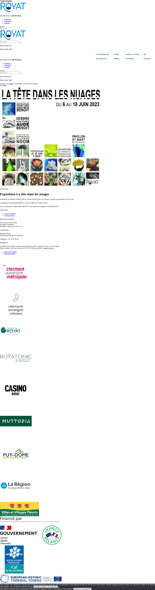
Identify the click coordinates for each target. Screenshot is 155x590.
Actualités (10, 84)
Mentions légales (9, 254)
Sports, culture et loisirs (132, 55)
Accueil (2, 84)
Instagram (7, 19)
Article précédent (10, 213)
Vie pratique (147, 55)
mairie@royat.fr (48, 248)
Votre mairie (116, 55)
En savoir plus (52, 586)
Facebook (7, 21)
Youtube (7, 23)
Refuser (44, 586)
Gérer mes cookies (10, 252)
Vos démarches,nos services (102, 55)
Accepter (37, 586)
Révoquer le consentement (82, 589)
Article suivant (9, 215)
